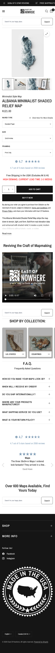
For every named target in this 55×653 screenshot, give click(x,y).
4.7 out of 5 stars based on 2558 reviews (27, 167)
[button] (4, 465)
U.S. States (11, 354)
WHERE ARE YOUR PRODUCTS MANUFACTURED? (17, 403)
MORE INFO (9, 536)
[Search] (46, 11)
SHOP (6, 526)
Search (47, 21)
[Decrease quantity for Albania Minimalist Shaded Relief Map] (4, 189)
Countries (36, 354)
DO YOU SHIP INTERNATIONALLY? (18, 394)
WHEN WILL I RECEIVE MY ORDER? (19, 386)
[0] (51, 11)
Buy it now (27, 197)
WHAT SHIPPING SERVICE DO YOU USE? (22, 412)
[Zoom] (46, 34)
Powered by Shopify (41, 642)
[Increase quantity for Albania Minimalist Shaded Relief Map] (12, 189)
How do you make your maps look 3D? (23, 378)
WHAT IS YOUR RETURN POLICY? (18, 419)
